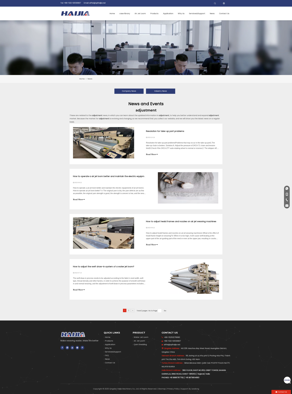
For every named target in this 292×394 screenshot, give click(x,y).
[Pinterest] (82, 348)
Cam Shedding (140, 344)
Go (165, 311)
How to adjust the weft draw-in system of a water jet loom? (103, 266)
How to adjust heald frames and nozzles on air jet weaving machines (181, 221)
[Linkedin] (67, 348)
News (107, 359)
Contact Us (110, 362)
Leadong (195, 389)
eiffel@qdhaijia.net (97, 3)
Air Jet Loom (139, 341)
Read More (151, 154)
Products (109, 341)
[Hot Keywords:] (215, 3)
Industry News (160, 91)
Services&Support (113, 351)
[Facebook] (62, 348)
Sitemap (162, 389)
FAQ (107, 355)
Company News (129, 91)
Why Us (108, 348)
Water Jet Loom (141, 337)
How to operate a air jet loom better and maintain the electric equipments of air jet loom (118, 176)
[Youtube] (72, 348)
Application (110, 344)
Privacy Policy (173, 389)
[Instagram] (77, 348)
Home (107, 337)
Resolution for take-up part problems (165, 131)
